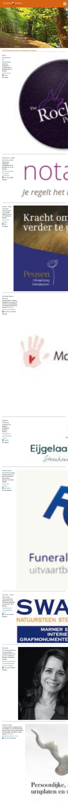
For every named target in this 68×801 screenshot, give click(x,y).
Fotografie (10, 307)
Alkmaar (6, 614)
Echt (5, 224)
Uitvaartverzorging (7, 665)
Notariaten (6, 173)
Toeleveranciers (6, 73)
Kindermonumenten (7, 736)
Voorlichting (5, 175)
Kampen (6, 440)
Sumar (6, 75)
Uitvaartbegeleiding (8, 663)
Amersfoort (7, 738)
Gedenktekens (6, 433)
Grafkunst (10, 734)
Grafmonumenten (7, 436)
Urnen (4, 438)
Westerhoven (8, 311)
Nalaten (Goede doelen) (8, 309)
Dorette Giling (7, 725)
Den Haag (7, 177)
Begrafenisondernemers (8, 661)
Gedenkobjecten (6, 608)
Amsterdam (7, 488)
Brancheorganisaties (7, 171)
